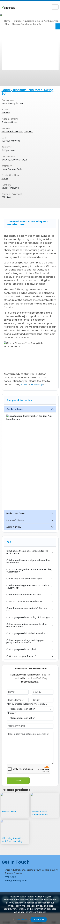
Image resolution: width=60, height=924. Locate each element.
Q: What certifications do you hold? (24, 594)
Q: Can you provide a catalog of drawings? (28, 617)
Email (24, 384)
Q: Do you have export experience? (24, 601)
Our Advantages (14, 409)
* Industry (11, 713)
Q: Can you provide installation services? (27, 633)
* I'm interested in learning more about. (27, 703)
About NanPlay (13, 526)
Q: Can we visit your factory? (21, 656)
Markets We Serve (15, 513)
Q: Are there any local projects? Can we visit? (26, 609)
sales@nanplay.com (16, 880)
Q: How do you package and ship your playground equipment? (25, 641)
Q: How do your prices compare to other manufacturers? (26, 625)
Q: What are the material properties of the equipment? (28, 561)
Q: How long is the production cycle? (25, 578)
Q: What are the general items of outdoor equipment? (27, 586)
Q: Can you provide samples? (21, 649)
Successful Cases (15, 520)
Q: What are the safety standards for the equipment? (27, 552)
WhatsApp (37, 384)
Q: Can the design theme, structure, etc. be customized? (28, 570)
